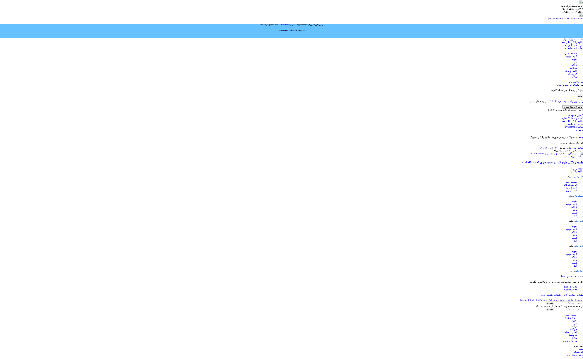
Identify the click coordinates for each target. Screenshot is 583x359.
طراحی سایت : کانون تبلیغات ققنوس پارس (561, 295)
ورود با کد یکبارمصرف (573, 107)
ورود (580, 96)
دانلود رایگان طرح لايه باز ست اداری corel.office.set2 (552, 162)
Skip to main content (573, 18)
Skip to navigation (554, 18)
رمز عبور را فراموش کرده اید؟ (567, 101)
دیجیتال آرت (577, 168)
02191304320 (284, 25)
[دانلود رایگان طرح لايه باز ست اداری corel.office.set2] (556, 153)
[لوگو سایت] (572, 48)
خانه (580, 137)
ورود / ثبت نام (570, 340)
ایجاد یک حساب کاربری (566, 84)
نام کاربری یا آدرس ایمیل (566, 90)
